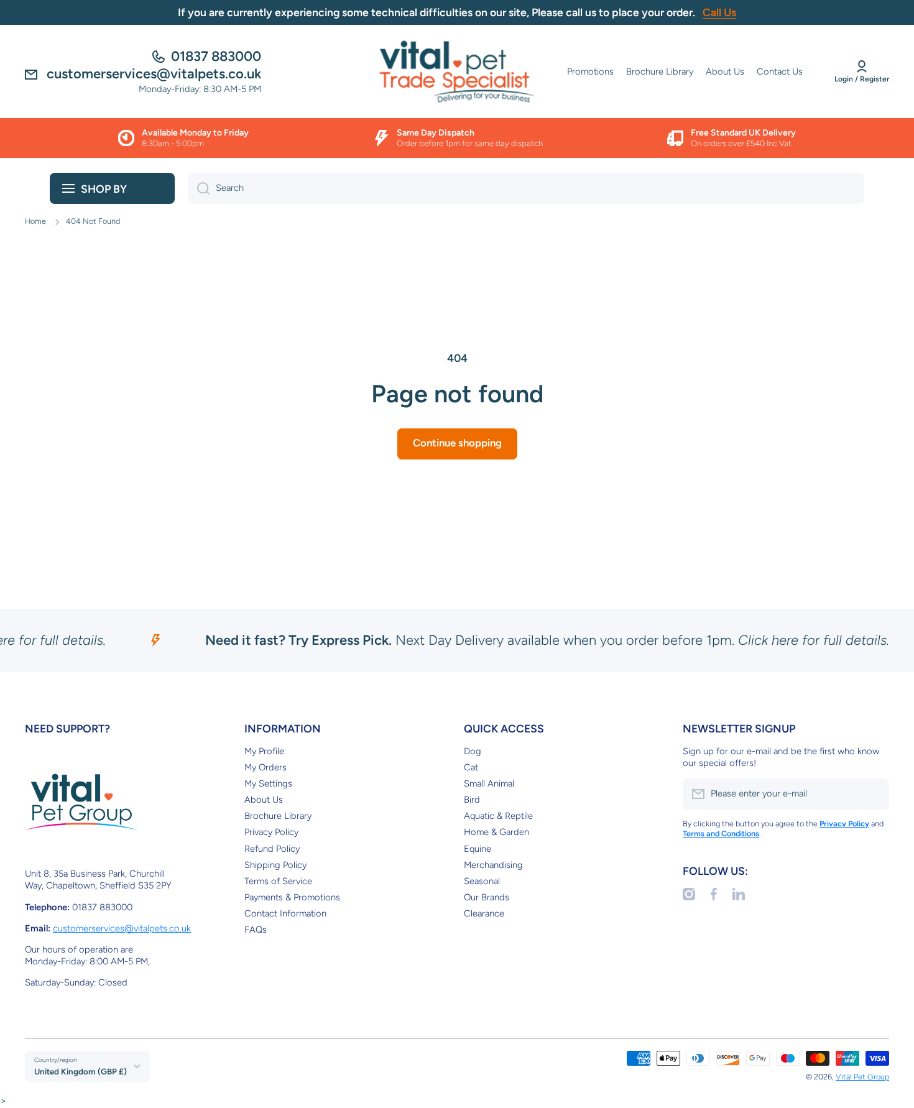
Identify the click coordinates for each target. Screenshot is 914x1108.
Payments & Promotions (292, 897)
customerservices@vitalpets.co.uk (122, 928)
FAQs (255, 929)
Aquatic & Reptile (498, 815)
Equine (477, 848)
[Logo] (457, 71)
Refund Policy (272, 848)
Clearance (484, 913)
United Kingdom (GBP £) (80, 1071)
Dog (472, 751)
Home (35, 221)
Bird (472, 799)
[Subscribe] (873, 794)
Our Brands (486, 897)
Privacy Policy (271, 832)
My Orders (265, 767)
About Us (263, 799)
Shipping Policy (275, 864)
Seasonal (482, 881)
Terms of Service (278, 881)
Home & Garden (496, 832)
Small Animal (489, 783)
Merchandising (493, 864)
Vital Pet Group (862, 1076)
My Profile (264, 751)
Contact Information (285, 913)
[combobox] (526, 188)
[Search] (199, 188)
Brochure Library (278, 815)
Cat (471, 767)
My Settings (268, 783)
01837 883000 (216, 56)
